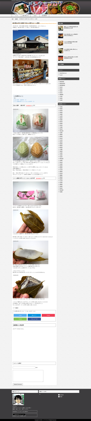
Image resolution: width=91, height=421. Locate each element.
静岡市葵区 (62, 81)
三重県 (61, 149)
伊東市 (61, 90)
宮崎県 (61, 186)
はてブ (34, 315)
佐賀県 (61, 182)
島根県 (61, 167)
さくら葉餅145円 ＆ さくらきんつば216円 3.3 (24, 101)
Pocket (48, 315)
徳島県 (61, 171)
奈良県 (61, 156)
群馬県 (61, 123)
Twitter (20, 315)
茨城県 (61, 119)
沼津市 (61, 98)
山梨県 (61, 132)
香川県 (61, 173)
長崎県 (61, 184)
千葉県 (61, 127)
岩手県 (61, 110)
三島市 (61, 100)
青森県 (61, 108)
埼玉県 (61, 125)
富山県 (61, 138)
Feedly (20, 319)
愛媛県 (61, 175)
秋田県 (61, 112)
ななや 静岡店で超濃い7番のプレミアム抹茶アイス (71, 50)
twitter (61, 396)
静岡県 (16, 18)
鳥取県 (61, 165)
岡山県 (61, 162)
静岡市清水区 (62, 83)
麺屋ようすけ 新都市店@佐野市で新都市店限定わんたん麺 (71, 27)
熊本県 (61, 188)
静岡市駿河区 (62, 85)
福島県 (61, 117)
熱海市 (61, 88)
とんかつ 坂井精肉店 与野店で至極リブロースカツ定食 (70, 42)
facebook (62, 394)
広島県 (61, 164)
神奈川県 (61, 130)
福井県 (61, 141)
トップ (16, 15)
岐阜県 (61, 147)
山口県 (61, 169)
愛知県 (61, 145)
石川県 (61, 140)
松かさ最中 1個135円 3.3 (20, 99)
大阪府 (61, 154)
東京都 (61, 128)
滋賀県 (61, 151)
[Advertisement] (34, 91)
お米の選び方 (44, 15)
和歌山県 (61, 158)
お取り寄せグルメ (25, 15)
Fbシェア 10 (34, 319)
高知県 (61, 177)
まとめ (35, 15)
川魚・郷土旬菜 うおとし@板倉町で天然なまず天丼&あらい (71, 35)
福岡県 (61, 178)
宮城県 (61, 114)
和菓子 (16, 307)
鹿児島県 (61, 189)
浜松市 (61, 87)
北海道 (61, 106)
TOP (12, 18)
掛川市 (61, 92)
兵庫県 (61, 160)
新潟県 (61, 136)
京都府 (61, 153)
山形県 (61, 116)
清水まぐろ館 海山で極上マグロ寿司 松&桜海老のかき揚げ (71, 57)
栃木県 (61, 121)
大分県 (61, 180)
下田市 (61, 96)
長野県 (61, 134)
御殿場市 (61, 94)
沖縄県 (61, 191)
